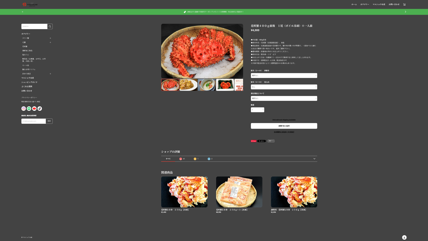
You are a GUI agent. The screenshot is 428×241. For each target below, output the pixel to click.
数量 (252, 105)
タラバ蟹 (25, 38)
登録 (49, 121)
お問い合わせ (394, 4)
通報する (271, 141)
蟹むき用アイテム (28, 70)
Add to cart (284, 126)
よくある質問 (26, 86)
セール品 (25, 65)
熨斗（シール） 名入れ (260, 82)
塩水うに (25, 55)
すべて (168, 159)
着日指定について (257, 93)
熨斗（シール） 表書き (260, 71)
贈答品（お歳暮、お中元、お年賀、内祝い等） (34, 60)
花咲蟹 (24, 47)
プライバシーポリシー (29, 98)
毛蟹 (24, 42)
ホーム (354, 4)
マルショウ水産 (379, 4)
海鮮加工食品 (27, 51)
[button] (240, 51)
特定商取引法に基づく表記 (30, 102)
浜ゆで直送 (26, 74)
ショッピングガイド (29, 82)
